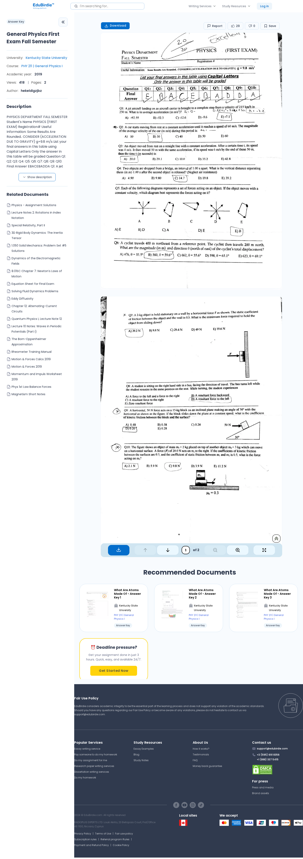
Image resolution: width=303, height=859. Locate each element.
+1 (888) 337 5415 (267, 759)
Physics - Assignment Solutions (34, 205)
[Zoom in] (237, 550)
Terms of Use (103, 833)
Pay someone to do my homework (95, 754)
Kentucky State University (46, 57)
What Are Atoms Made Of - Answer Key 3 (277, 594)
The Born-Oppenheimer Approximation (29, 341)
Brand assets (260, 793)
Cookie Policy (121, 845)
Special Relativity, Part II (28, 225)
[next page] (168, 550)
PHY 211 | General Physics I (41, 66)
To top (276, 538)
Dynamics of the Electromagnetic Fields (36, 261)
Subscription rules (85, 839)
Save (272, 26)
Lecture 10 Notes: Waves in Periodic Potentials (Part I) (37, 329)
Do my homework (85, 777)
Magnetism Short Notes (28, 394)
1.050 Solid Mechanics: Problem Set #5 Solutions (39, 248)
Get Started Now (113, 670)
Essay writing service (87, 748)
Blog (136, 754)
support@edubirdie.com (89, 714)
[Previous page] (145, 550)
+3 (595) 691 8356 (268, 754)
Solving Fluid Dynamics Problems (35, 291)
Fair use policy (124, 833)
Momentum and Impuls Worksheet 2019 (37, 376)
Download (118, 25)
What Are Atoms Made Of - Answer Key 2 (202, 594)
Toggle (63, 22)
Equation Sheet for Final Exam (33, 284)
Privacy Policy (82, 833)
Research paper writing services (94, 766)
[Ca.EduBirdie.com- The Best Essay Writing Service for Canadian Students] (183, 825)
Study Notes (141, 760)
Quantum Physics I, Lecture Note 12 (37, 319)
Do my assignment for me (90, 760)
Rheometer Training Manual (32, 352)
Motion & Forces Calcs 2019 (31, 359)
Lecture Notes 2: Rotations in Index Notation (36, 215)
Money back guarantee (207, 766)
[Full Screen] (264, 550)
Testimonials (201, 754)
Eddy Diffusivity (22, 299)
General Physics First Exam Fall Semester (33, 38)
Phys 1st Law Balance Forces (31, 387)
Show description (39, 177)
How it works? (201, 748)
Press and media (263, 787)
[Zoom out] (215, 550)
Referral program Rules (115, 839)
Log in (264, 6)
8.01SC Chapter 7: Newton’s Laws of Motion (37, 273)
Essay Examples (144, 748)
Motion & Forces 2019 (27, 367)
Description (19, 106)
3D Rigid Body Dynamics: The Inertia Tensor (37, 235)
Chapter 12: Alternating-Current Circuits (34, 308)
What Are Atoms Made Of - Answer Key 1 (127, 594)
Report (217, 26)
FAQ (195, 760)
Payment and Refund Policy (91, 845)
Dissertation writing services (91, 772)
